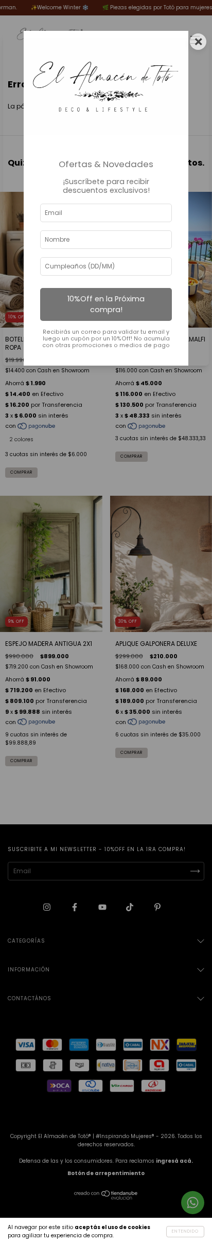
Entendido (185, 1231)
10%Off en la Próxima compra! (106, 304)
